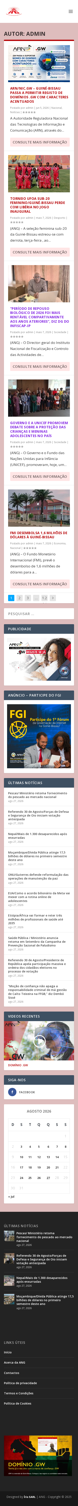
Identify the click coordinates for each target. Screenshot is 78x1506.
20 (48, 1167)
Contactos (11, 1373)
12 (39, 1157)
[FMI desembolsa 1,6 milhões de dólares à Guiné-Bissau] (39, 507)
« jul (11, 1196)
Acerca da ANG (14, 1362)
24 (21, 1178)
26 (39, 1178)
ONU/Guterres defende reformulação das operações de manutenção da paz (38, 876)
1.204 (44, 601)
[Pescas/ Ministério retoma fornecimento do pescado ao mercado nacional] (9, 1236)
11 (30, 1157)
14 (57, 1157)
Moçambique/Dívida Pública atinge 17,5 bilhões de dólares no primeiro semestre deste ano (37, 856)
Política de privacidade (20, 1383)
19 (39, 1167)
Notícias (15, 112)
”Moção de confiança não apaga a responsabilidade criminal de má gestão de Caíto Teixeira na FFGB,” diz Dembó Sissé (37, 991)
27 (48, 1178)
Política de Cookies (17, 1403)
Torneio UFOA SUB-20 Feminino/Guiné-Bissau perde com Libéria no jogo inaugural (37, 205)
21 (57, 1167)
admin (29, 108)
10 (21, 1157)
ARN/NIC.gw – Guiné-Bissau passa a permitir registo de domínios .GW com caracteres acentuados (39, 95)
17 (21, 1167)
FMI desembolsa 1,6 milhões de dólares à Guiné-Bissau (38, 535)
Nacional (56, 108)
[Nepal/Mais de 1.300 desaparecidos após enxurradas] (9, 1280)
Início (8, 1352)
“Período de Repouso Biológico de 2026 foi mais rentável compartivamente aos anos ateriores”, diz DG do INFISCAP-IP (39, 317)
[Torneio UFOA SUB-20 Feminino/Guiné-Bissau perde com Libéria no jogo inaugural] (39, 173)
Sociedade (60, 332)
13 (48, 1157)
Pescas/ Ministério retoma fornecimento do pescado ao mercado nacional (37, 795)
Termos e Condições (18, 1393)
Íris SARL (30, 1497)
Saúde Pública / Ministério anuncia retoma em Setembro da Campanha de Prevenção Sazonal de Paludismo (37, 941)
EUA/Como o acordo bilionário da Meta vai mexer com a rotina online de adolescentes (39, 897)
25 (30, 1178)
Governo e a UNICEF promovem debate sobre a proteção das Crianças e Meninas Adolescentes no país (39, 429)
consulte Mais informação (40, 142)
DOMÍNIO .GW (18, 1065)
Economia (60, 543)
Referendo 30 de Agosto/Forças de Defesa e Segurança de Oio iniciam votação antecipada (38, 815)
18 (30, 1167)
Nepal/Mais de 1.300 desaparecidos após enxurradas (37, 836)
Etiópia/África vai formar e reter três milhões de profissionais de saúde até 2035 (35, 919)
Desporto (59, 218)
